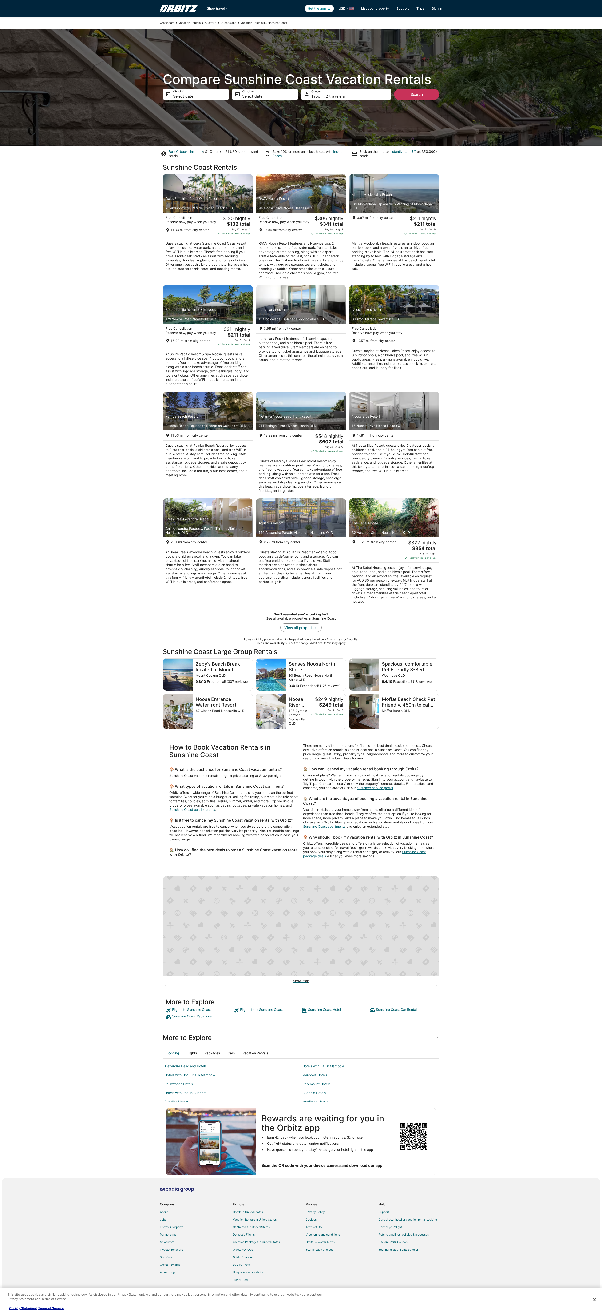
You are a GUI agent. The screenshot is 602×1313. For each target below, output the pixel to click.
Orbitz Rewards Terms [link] (320, 1242)
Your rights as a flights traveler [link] (398, 1249)
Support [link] (384, 1212)
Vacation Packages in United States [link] (256, 1242)
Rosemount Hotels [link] (316, 1084)
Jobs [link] (163, 1219)
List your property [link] (171, 1227)
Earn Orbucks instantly (185, 151)
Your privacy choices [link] (319, 1249)
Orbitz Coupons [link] (243, 1257)
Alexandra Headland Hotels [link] (185, 1066)
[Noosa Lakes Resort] (394, 337)
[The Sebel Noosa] (394, 552)
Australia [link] (210, 22)
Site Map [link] (166, 1257)
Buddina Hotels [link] (176, 1102)
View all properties (301, 627)
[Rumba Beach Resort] (208, 444)
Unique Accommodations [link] (249, 1272)
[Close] (594, 1300)
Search (417, 94)
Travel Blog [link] (240, 1279)
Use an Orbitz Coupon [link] (393, 1242)
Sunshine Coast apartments (324, 826)
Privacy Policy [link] (315, 1212)
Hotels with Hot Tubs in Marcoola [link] (190, 1075)
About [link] (164, 1212)
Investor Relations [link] (171, 1249)
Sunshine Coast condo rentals (192, 809)
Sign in (437, 8)
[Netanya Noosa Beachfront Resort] (301, 444)
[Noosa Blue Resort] (394, 444)
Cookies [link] (311, 1219)
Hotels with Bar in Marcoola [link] (323, 1066)
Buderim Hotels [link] (314, 1093)
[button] (301, 1037)
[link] (199, 1010)
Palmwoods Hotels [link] (179, 1084)
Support (402, 8)
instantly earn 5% (403, 151)
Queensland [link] (228, 22)
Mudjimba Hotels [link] (315, 1102)
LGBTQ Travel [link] (242, 1264)
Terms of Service (51, 1308)
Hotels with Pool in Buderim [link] (185, 1093)
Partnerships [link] (168, 1234)
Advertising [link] (167, 1272)
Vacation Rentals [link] (189, 22)
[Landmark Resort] (301, 337)
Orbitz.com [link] (167, 22)
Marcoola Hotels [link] (314, 1075)
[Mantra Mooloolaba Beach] (394, 228)
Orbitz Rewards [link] (170, 1264)
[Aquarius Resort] (301, 552)
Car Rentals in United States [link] (251, 1227)
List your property (375, 8)
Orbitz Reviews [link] (243, 1249)
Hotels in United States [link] (248, 1212)
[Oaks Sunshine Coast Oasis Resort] (208, 228)
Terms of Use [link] (314, 1227)
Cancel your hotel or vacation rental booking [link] (408, 1219)
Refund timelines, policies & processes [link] (404, 1234)
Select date (183, 96)
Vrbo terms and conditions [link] (323, 1234)
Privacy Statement (23, 1308)
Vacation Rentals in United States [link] (255, 1219)
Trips (420, 8)
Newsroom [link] (167, 1242)
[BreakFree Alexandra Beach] (208, 552)
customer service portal (375, 788)
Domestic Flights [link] (244, 1234)
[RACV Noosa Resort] (301, 228)
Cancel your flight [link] (390, 1227)
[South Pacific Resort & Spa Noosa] (208, 337)
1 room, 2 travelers (328, 96)
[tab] (173, 1053)
